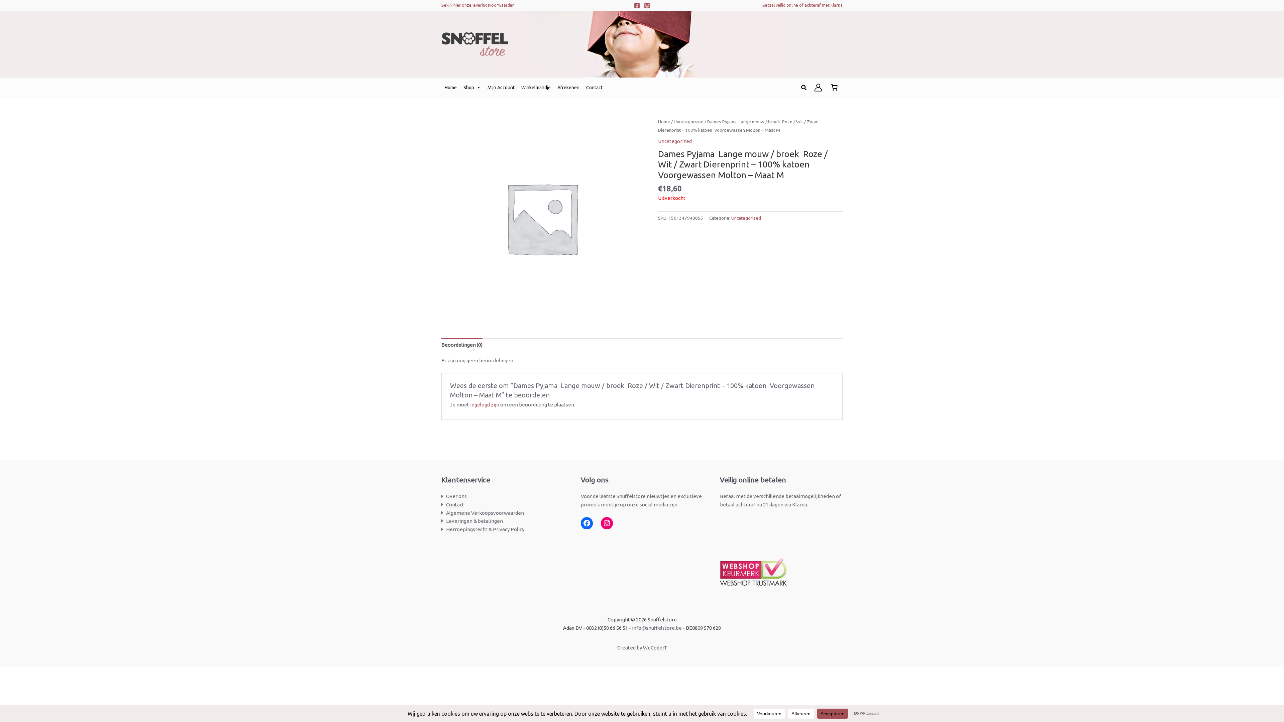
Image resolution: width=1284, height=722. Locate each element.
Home (451, 87)
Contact (594, 87)
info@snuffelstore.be (657, 628)
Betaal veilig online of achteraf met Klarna (802, 5)
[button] (804, 88)
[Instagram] (647, 6)
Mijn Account (501, 87)
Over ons (456, 496)
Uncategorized (689, 121)
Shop (468, 87)
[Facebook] (637, 6)
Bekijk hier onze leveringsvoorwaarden (478, 5)
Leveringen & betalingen (474, 521)
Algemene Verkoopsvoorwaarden (485, 513)
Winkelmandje (536, 87)
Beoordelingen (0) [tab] (462, 345)
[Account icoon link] (818, 87)
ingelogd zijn (484, 404)
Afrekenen (568, 87)
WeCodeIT (655, 647)
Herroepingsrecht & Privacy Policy (485, 529)
